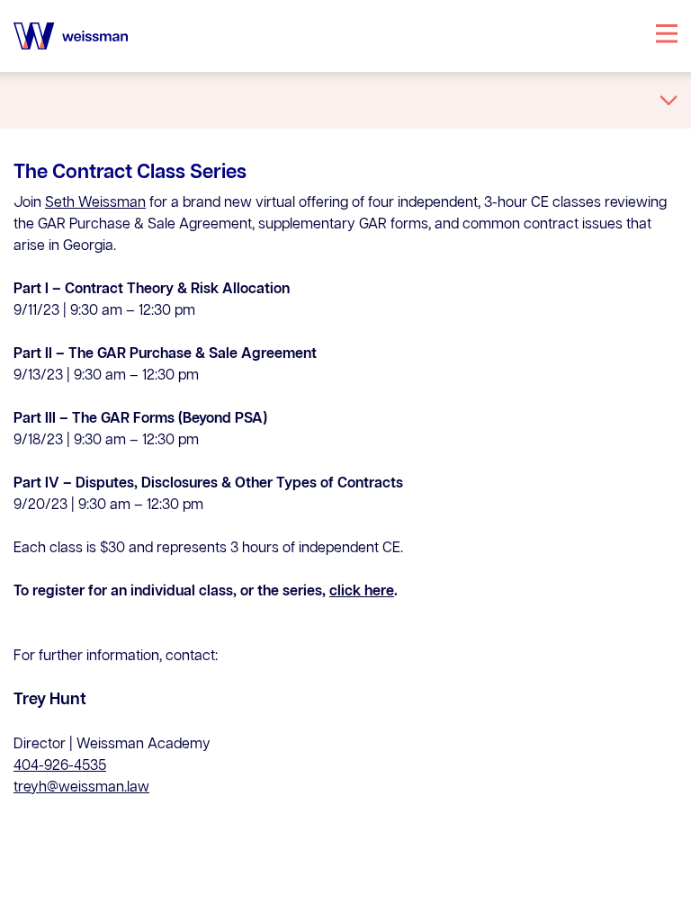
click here (361, 592)
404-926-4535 (59, 766)
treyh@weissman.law (81, 788)
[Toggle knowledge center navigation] (669, 101)
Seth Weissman (95, 203)
